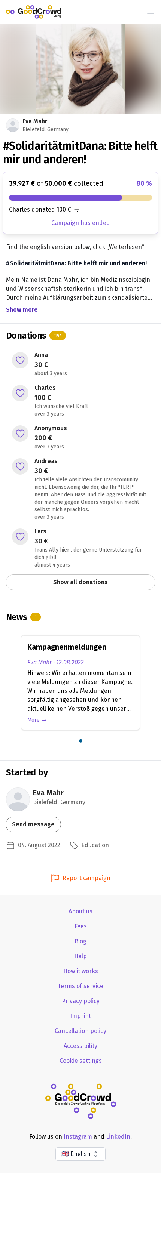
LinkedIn (118, 1136)
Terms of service (80, 986)
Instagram (78, 1136)
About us (80, 911)
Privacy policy (81, 1001)
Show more (22, 309)
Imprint (80, 1015)
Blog (80, 941)
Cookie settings (81, 1060)
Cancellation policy (80, 1030)
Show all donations (80, 582)
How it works (80, 971)
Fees (81, 926)
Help (80, 956)
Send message (33, 824)
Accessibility (80, 1045)
